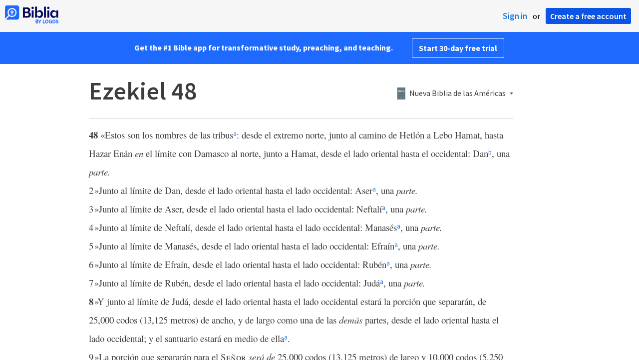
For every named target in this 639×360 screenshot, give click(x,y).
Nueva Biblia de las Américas (457, 93)
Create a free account (588, 16)
